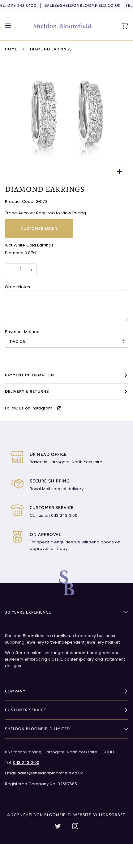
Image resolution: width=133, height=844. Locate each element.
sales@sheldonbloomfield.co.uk (83, 5)
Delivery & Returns (27, 391)
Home (11, 49)
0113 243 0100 (22, 5)
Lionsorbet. (112, 814)
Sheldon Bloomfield (47, 814)
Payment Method (22, 332)
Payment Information (29, 375)
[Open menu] (14, 26)
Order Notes (17, 287)
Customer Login (39, 228)
